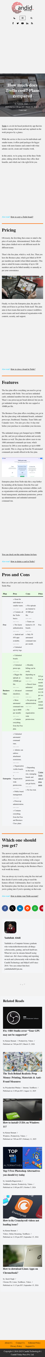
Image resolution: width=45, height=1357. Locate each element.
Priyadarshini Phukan (12, 1087)
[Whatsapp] (35, 908)
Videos (30, 1041)
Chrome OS (7, 1282)
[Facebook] (13, 23)
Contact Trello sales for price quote (41, 778)
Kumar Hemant (10, 1041)
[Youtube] (22, 23)
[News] (32, 23)
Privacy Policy (16, 1346)
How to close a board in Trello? (23, 369)
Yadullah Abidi (22, 104)
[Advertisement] (22, 49)
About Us (8, 1342)
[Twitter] (18, 23)
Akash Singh (9, 1279)
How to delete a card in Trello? (23, 561)
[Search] (31, 18)
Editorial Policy (34, 1342)
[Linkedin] (27, 23)
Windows (6, 1136)
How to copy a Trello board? (22, 216)
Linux (14, 1282)
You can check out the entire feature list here (19, 554)
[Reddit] (27, 908)
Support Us (30, 1346)
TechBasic (33, 1087)
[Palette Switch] (14, 18)
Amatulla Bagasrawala (13, 1181)
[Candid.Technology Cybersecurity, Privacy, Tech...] (23, 8)
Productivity (23, 1041)
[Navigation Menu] (23, 18)
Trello (4, 126)
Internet (25, 1087)
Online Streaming (15, 1233)
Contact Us (20, 1342)
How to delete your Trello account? (24, 896)
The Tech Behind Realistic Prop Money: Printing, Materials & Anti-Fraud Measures (22, 1077)
